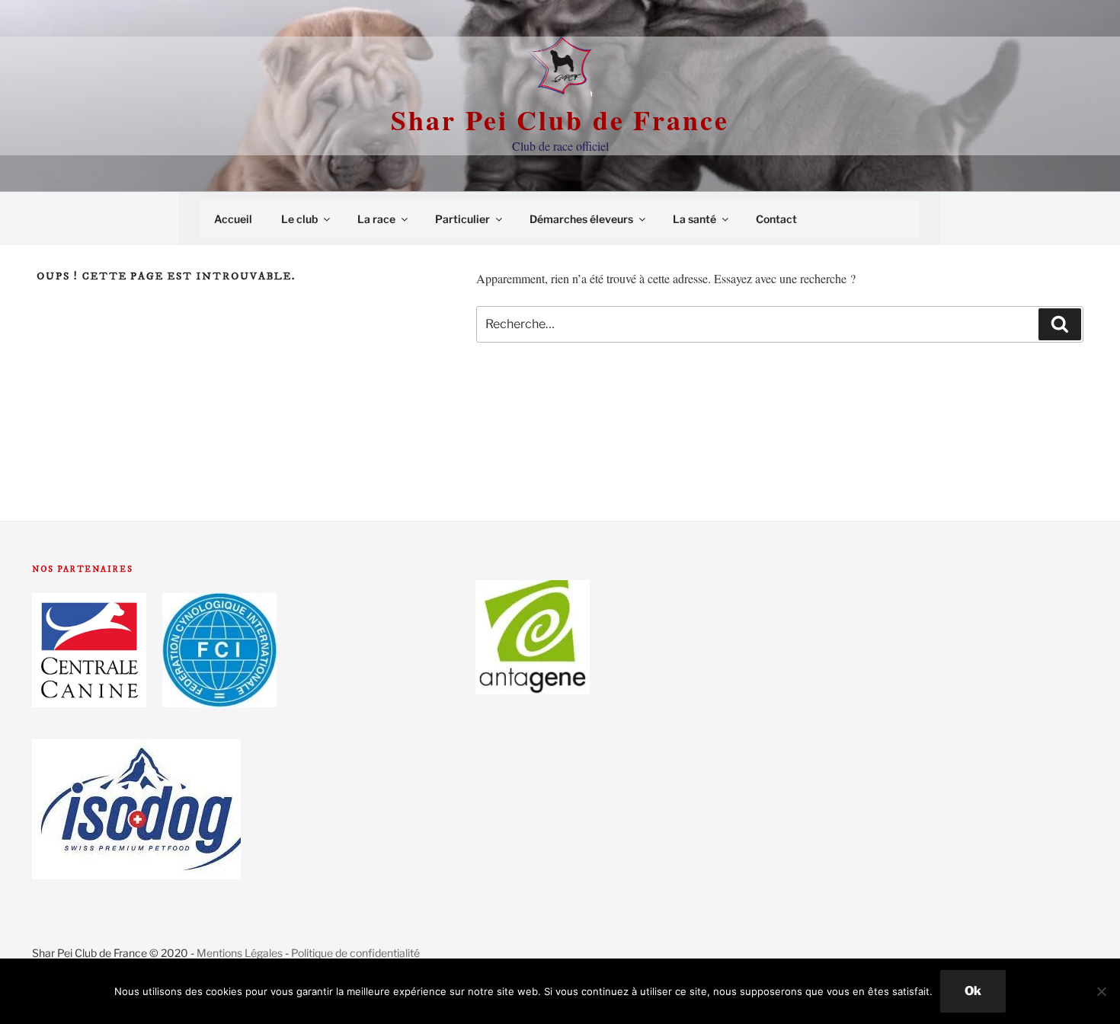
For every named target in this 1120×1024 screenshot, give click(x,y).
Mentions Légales (240, 952)
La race (376, 218)
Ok (973, 991)
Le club (299, 218)
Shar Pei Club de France (559, 119)
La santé (694, 218)
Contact (776, 218)
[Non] (1101, 991)
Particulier (462, 218)
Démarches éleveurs (581, 218)
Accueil (233, 218)
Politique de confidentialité (355, 952)
